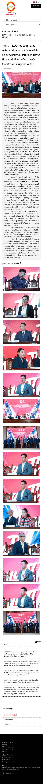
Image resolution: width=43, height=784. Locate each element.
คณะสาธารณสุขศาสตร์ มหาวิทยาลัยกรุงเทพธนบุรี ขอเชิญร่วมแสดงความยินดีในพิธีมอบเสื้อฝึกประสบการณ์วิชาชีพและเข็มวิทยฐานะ (21, 654)
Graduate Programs (8, 742)
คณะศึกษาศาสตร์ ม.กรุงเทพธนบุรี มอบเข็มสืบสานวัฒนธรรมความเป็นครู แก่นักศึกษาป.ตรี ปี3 (21, 681)
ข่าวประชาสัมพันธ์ (10, 715)
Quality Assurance (8, 762)
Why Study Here (7, 749)
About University (7, 755)
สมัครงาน (7, 724)
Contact (4, 751)
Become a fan (10, 773)
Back (39, 642)
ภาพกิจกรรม (8, 720)
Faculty (4, 745)
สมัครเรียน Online (36, 6)
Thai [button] (38, 2)
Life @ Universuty (8, 757)
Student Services (8, 747)
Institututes (6, 759)
